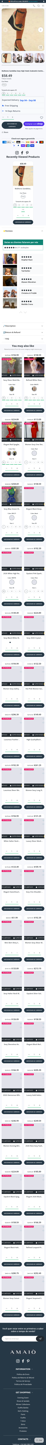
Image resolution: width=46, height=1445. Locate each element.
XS (8, 462)
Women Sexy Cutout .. (12, 1312)
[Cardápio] (43, 6)
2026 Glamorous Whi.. (12, 1109)
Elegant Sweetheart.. (12, 905)
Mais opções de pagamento (34, 129)
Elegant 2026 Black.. (34, 1210)
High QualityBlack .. (34, 753)
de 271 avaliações (22, 247)
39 (19, 93)
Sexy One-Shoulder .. (34, 905)
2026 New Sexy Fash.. (34, 1159)
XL (20, 398)
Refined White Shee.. (34, 380)
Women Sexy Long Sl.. (34, 804)
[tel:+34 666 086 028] (34, 6)
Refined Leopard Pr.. (34, 1261)
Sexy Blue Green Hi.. (12, 509)
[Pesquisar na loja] (38, 6)
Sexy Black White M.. (12, 638)
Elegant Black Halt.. (11, 1261)
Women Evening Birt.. (11, 1159)
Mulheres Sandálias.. (23, 188)
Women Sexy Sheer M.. (34, 956)
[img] (9, 247)
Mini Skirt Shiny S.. (12, 956)
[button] (2, 1)
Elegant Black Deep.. (34, 509)
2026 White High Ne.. (11, 573)
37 (11, 93)
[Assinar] (40, 1352)
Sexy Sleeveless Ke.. (12, 1058)
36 (7, 93)
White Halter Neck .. (12, 855)
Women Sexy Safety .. (11, 702)
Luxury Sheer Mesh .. (34, 855)
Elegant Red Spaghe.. (12, 444)
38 (15, 93)
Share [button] (6, 132)
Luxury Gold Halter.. (34, 1109)
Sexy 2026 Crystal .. (34, 638)
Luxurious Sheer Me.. (11, 804)
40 (23, 93)
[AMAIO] (5, 5)
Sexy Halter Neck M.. (12, 1007)
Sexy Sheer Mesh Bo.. (11, 380)
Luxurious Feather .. (12, 753)
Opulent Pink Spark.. (34, 573)
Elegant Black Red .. (34, 1058)
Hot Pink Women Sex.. (34, 702)
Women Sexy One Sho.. (34, 444)
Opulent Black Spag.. (12, 1210)
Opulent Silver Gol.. (34, 1007)
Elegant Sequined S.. (34, 1312)
